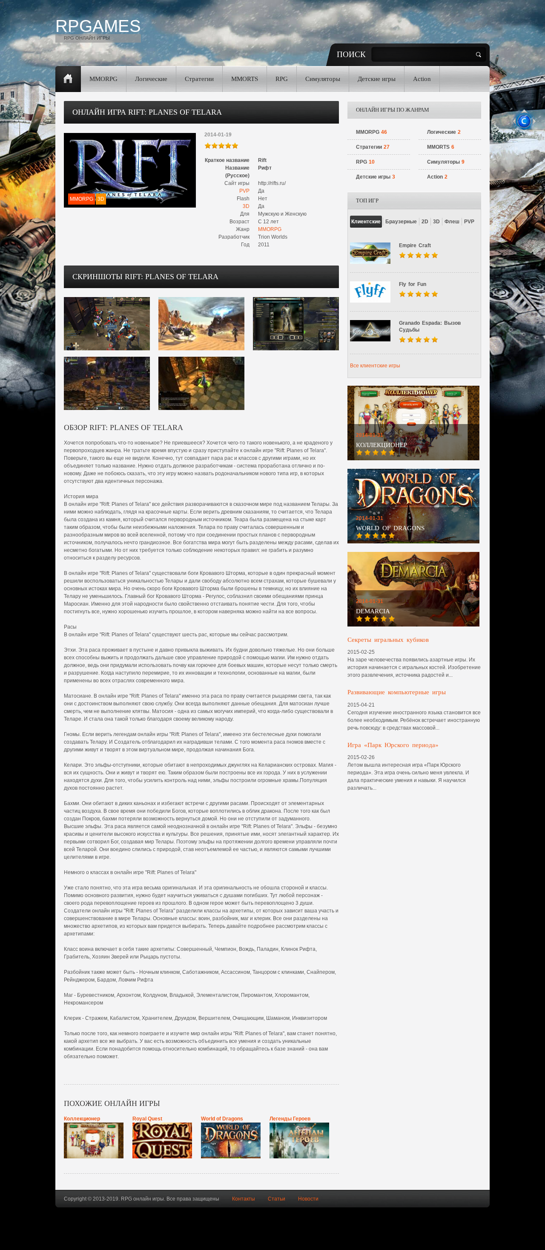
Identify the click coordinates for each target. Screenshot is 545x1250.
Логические (151, 78)
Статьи (276, 1199)
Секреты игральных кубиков (388, 639)
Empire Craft (415, 245)
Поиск (351, 54)
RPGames (98, 26)
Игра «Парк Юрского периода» (393, 745)
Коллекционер (82, 1119)
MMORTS (244, 78)
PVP (244, 191)
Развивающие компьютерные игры (396, 692)
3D (246, 206)
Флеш (452, 222)
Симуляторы (322, 78)
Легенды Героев (290, 1119)
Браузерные (401, 222)
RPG (281, 78)
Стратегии (199, 78)
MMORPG (103, 78)
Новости (308, 1199)
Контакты (243, 1199)
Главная (68, 79)
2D (425, 222)
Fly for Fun (412, 284)
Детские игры (377, 78)
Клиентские (366, 222)
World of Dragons (222, 1119)
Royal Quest (147, 1119)
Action (422, 78)
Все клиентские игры (375, 366)
